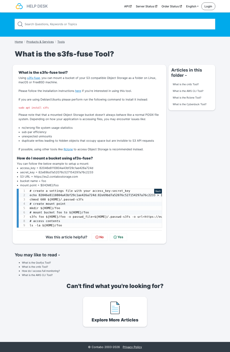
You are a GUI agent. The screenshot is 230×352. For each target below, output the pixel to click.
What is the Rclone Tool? (187, 97)
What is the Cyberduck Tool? (189, 104)
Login (208, 6)
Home (19, 42)
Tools (61, 42)
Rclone (68, 149)
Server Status (145, 6)
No (101, 237)
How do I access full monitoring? (41, 270)
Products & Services (40, 42)
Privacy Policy (132, 347)
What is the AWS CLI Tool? (188, 90)
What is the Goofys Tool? (36, 262)
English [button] (191, 6)
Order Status (170, 6)
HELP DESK (37, 6)
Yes (120, 237)
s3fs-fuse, (34, 78)
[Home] (19, 6)
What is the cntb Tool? (186, 84)
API (126, 6)
